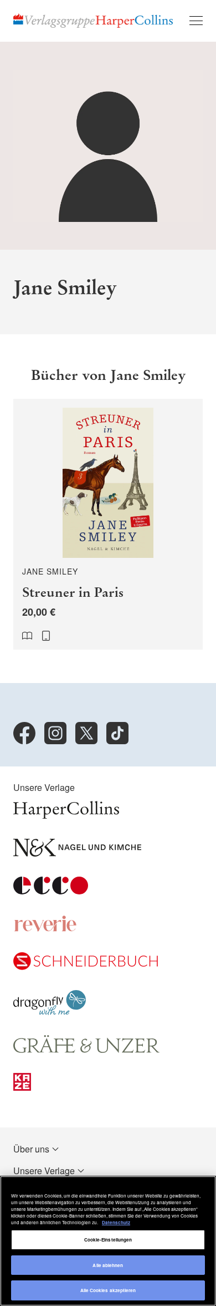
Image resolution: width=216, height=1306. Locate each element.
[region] (108, 1241)
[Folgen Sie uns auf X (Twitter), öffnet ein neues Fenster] (86, 733)
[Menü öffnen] (196, 20)
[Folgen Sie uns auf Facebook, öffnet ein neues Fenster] (24, 733)
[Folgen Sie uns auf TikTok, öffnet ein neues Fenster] (117, 733)
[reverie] (45, 928)
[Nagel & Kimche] (77, 853)
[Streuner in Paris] (108, 524)
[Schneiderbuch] (85, 966)
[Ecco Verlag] (50, 890)
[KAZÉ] (22, 1087)
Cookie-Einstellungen (108, 1239)
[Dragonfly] (49, 1011)
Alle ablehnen (107, 1265)
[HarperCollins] (66, 815)
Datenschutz (116, 1222)
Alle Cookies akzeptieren (108, 1290)
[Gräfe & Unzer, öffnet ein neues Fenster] (86, 1049)
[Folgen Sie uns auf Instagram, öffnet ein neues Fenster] (55, 733)
